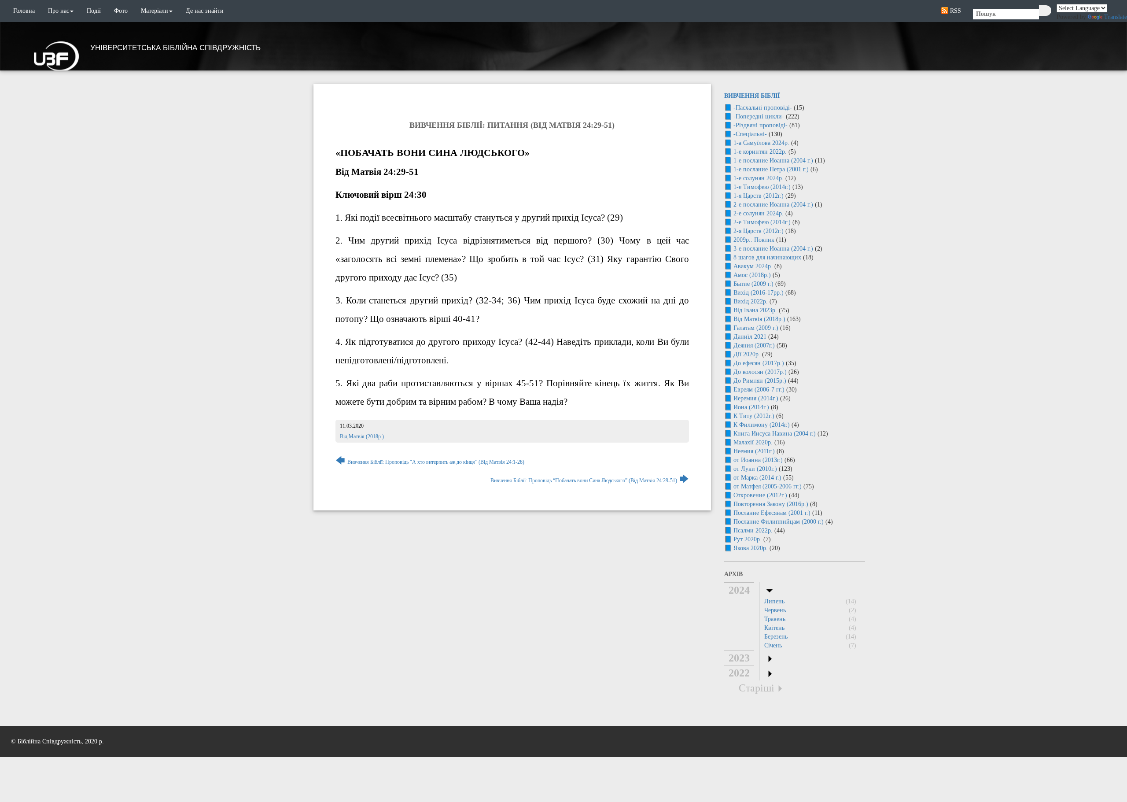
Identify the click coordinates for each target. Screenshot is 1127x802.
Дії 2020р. (746, 354)
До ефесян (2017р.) (758, 363)
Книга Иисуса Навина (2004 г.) (774, 433)
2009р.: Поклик (753, 240)
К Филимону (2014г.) (761, 424)
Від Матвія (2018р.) (362, 436)
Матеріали (154, 10)
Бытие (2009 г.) (753, 284)
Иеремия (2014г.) (755, 398)
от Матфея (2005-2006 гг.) (767, 486)
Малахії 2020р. (753, 442)
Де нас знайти (205, 10)
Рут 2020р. (747, 539)
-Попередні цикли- (758, 116)
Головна (24, 10)
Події (94, 10)
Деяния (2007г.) (754, 345)
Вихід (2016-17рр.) (758, 292)
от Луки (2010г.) (755, 469)
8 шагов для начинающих (767, 257)
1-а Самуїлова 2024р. (761, 143)
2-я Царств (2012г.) (758, 231)
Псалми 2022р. (753, 530)
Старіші (756, 688)
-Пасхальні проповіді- (762, 107)
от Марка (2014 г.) (757, 477)
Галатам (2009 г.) (755, 328)
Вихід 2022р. (750, 301)
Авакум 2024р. (753, 266)
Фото (121, 10)
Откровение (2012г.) (760, 495)
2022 (739, 673)
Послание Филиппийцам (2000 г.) (778, 521)
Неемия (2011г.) (754, 451)
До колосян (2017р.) (760, 372)
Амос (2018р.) (752, 275)
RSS (954, 10)
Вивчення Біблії (752, 95)
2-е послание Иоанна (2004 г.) (773, 204)
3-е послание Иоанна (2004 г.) (773, 248)
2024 (739, 590)
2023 (739, 658)
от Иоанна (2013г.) (758, 460)
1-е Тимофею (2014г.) (762, 187)
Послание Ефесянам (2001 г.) (771, 513)
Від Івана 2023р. (755, 310)
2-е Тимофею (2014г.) (762, 222)
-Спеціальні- (750, 134)
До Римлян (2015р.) (759, 380)
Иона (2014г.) (751, 407)
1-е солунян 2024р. (758, 178)
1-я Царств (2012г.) (758, 195)
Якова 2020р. (750, 548)
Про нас (58, 10)
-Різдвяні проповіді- (760, 125)
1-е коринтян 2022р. (760, 151)
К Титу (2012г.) (753, 416)
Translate (1115, 17)
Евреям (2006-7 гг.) (758, 389)
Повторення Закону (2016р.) (770, 504)
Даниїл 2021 (749, 336)
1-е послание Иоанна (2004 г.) (773, 160)
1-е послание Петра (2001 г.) (771, 169)
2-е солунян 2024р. (758, 213)
